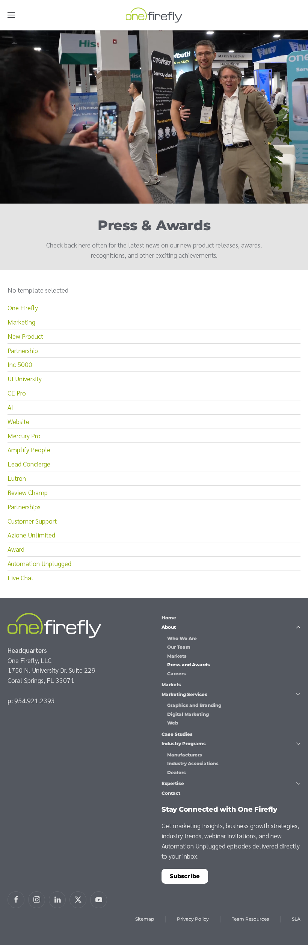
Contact (171, 793)
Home (169, 617)
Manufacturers (184, 755)
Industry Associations (193, 763)
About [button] (169, 627)
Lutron (17, 478)
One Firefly (23, 307)
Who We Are (182, 638)
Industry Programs (184, 743)
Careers (176, 673)
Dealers (176, 772)
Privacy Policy (193, 919)
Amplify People (29, 449)
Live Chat (20, 577)
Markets (177, 656)
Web (172, 723)
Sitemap (144, 919)
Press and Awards (188, 664)
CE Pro (17, 392)
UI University (25, 378)
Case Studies (177, 734)
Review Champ (28, 492)
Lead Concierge (29, 463)
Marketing (21, 321)
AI (10, 407)
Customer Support (32, 520)
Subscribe (185, 876)
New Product (25, 336)
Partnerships (24, 506)
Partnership (23, 350)
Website (18, 421)
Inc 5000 (20, 364)
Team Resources (250, 919)
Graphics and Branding (194, 705)
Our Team (178, 647)
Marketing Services (184, 694)
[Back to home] (154, 15)
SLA (296, 919)
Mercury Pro (24, 435)
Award (16, 549)
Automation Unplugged (39, 563)
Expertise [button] (173, 783)
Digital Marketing (188, 714)
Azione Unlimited (31, 534)
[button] (11, 15)
